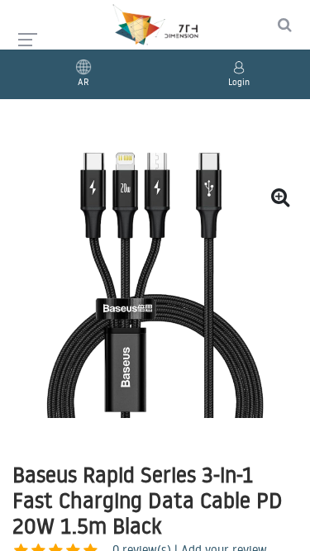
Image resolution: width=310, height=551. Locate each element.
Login (239, 82)
